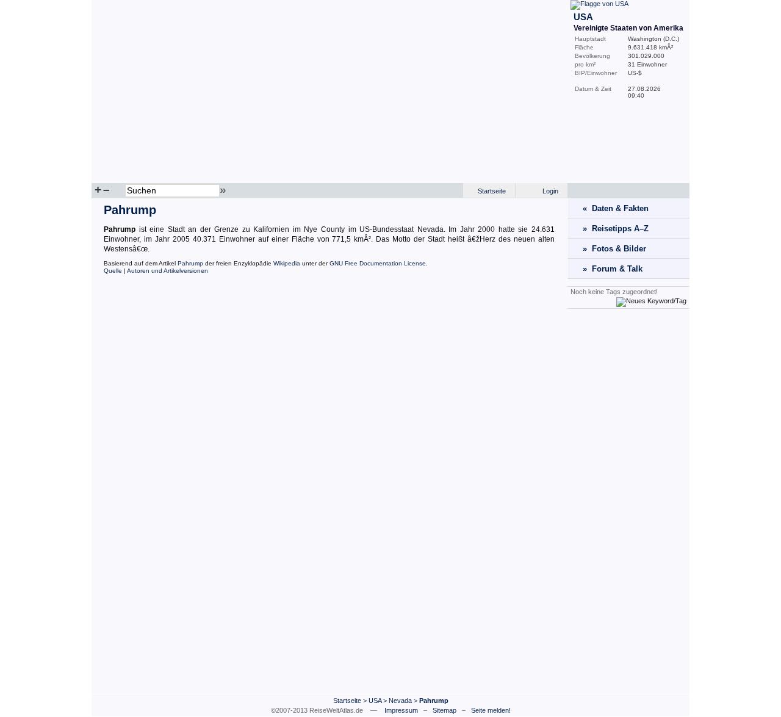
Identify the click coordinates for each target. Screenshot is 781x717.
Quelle (113, 270)
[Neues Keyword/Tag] (651, 300)
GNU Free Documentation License (377, 263)
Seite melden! (491, 710)
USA (375, 700)
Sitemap (444, 710)
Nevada (400, 700)
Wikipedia (286, 263)
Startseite (492, 191)
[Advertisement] (628, 501)
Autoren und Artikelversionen (167, 270)
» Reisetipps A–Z (616, 228)
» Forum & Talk (612, 268)
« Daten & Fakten (616, 208)
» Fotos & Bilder (614, 248)
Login (550, 191)
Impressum (401, 710)
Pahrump (190, 263)
